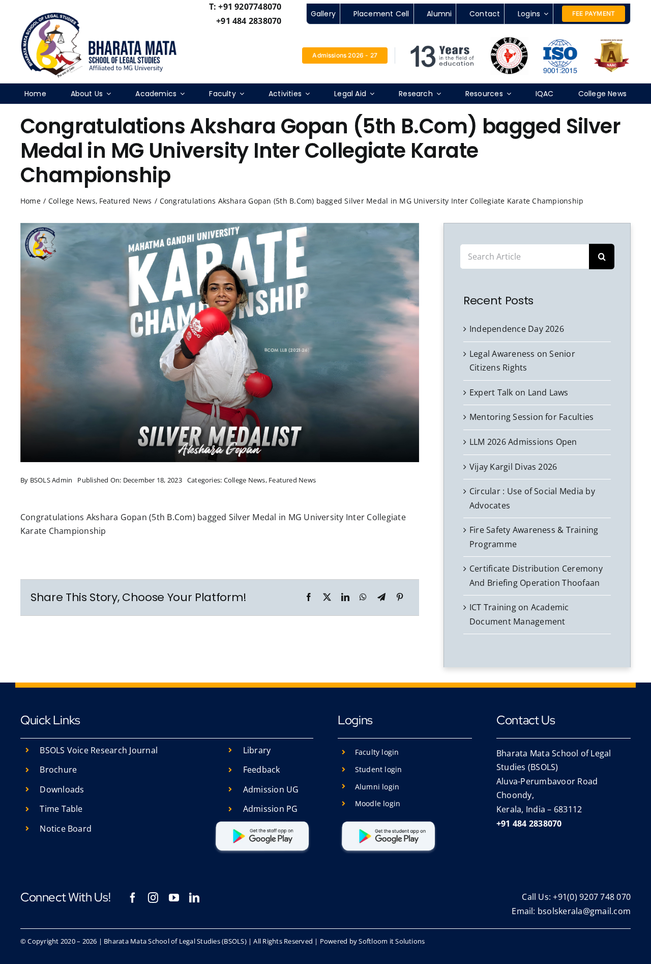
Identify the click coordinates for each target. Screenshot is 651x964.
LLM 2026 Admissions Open (523, 441)
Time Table (61, 808)
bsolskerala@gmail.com (584, 911)
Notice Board (66, 828)
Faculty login (377, 752)
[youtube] (174, 898)
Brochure (58, 769)
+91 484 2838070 (249, 20)
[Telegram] (381, 597)
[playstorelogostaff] (262, 822)
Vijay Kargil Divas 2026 (513, 466)
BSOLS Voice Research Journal (99, 750)
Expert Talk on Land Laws (519, 392)
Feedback (261, 769)
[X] (327, 597)
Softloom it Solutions (392, 941)
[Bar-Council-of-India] (509, 40)
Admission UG (271, 789)
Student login (378, 769)
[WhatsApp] (363, 597)
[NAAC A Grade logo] (612, 41)
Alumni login (377, 786)
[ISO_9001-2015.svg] (560, 40)
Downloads (62, 789)
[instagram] (153, 898)
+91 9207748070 (249, 6)
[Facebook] (309, 597)
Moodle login (378, 803)
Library (257, 750)
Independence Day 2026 (516, 328)
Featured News (292, 480)
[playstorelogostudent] (388, 822)
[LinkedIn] (345, 597)
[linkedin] (194, 898)
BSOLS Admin (51, 480)
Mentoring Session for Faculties (531, 416)
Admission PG (270, 808)
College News (244, 480)
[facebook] (133, 898)
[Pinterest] (400, 597)
